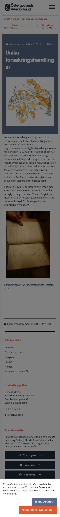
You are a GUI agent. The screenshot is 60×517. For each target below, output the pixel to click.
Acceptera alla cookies (39, 509)
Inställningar (43, 501)
